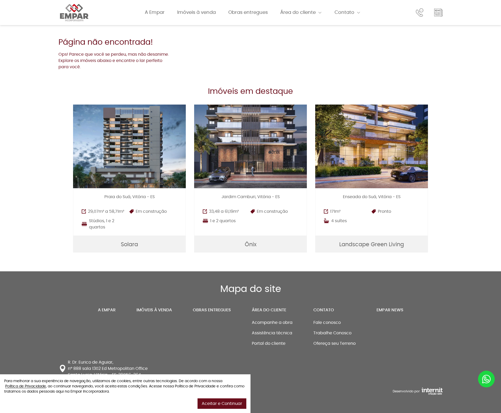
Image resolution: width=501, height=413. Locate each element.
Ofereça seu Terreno (334, 343)
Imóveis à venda (196, 12)
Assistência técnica (272, 333)
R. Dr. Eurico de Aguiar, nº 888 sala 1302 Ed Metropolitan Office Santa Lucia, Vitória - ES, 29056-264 (108, 368)
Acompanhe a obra (272, 322)
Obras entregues (248, 12)
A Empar (155, 12)
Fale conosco (327, 322)
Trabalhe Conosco (332, 333)
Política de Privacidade (25, 386)
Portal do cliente (268, 343)
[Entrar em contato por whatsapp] (486, 375)
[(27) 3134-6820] (420, 12)
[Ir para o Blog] (438, 12)
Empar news (390, 310)
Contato (344, 12)
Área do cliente (298, 12)
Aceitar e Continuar (222, 403)
